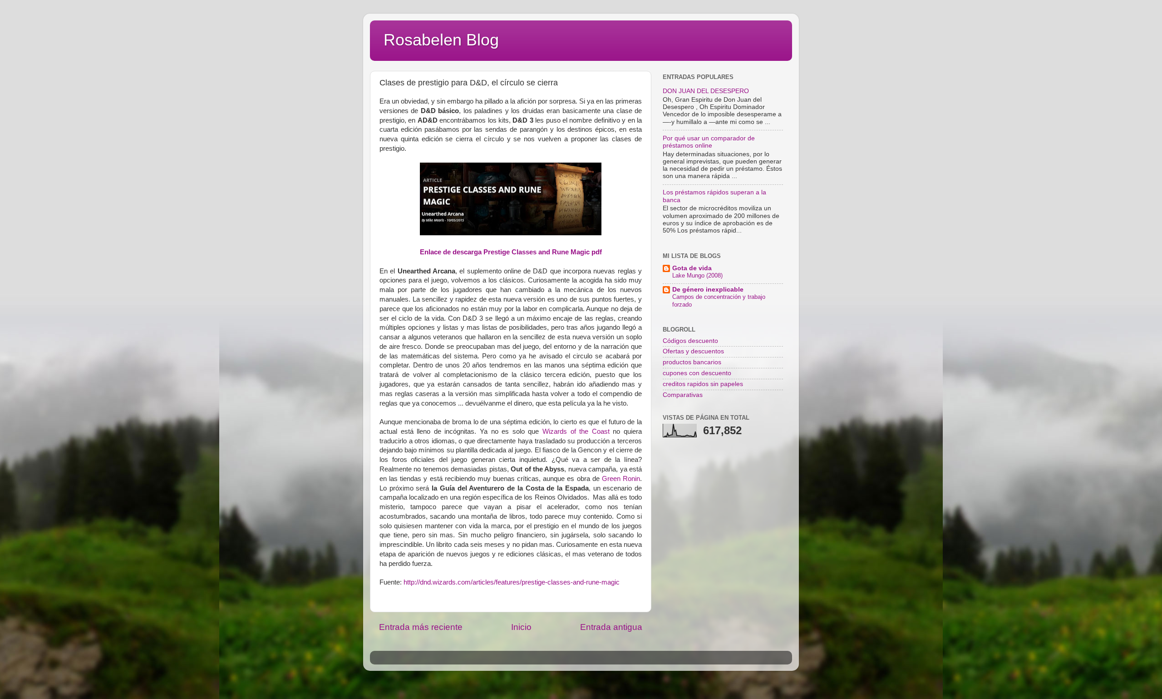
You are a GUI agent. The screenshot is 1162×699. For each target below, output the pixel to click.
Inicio (521, 627)
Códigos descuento (690, 340)
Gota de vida (692, 268)
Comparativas (683, 395)
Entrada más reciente (421, 627)
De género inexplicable (707, 289)
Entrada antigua (611, 627)
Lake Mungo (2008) (697, 275)
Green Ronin (621, 478)
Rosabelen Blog (441, 39)
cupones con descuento (697, 373)
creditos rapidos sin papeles (703, 384)
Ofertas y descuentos (693, 351)
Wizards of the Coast (576, 431)
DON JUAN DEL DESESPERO (706, 91)
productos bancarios (692, 362)
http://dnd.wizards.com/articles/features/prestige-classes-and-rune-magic (512, 582)
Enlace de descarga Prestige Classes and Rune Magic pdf (511, 252)
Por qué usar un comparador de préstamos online (709, 142)
